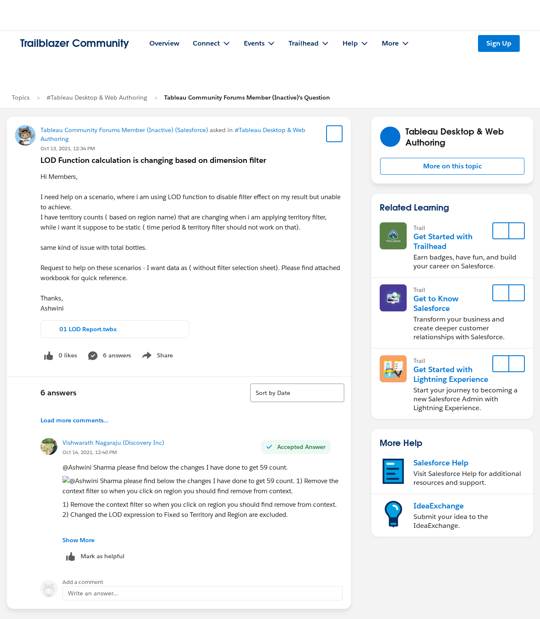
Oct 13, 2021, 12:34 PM (67, 148)
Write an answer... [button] (93, 593)
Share (156, 356)
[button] (452, 166)
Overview (164, 43)
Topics (21, 97)
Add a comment (82, 582)
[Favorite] (334, 133)
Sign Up (498, 43)
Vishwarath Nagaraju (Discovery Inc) (113, 442)
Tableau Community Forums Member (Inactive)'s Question (247, 97)
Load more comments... (74, 420)
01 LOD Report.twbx (88, 329)
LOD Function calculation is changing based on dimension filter (153, 160)
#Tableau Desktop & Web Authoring (96, 97)
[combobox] (297, 393)
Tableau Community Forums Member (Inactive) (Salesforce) (124, 130)
